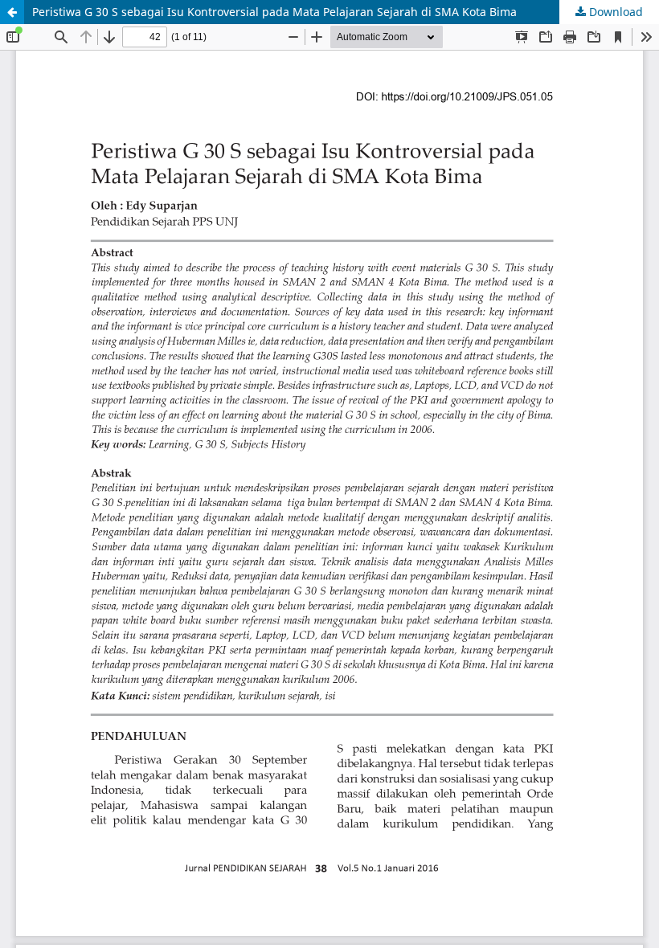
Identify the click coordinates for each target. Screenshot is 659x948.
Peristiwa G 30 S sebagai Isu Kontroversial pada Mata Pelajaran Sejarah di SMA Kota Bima (274, 11)
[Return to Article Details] (12, 12)
